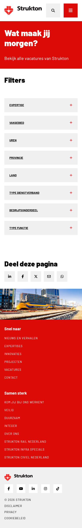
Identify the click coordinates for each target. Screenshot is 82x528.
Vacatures (12, 369)
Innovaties (13, 354)
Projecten (13, 362)
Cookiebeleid (15, 518)
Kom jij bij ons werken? (24, 402)
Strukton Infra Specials (24, 449)
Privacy (10, 512)
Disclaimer (13, 506)
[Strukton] (23, 10)
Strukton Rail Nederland (25, 441)
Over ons (11, 433)
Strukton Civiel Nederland (26, 457)
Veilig (9, 410)
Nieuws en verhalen (21, 338)
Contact (11, 377)
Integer (10, 426)
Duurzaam (12, 418)
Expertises (13, 346)
